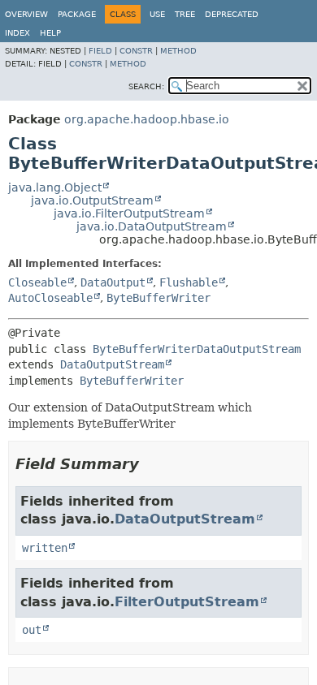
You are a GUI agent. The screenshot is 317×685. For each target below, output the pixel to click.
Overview (26, 14)
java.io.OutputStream (92, 200)
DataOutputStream (112, 364)
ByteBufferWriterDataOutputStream (197, 348)
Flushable (188, 282)
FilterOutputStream (187, 602)
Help (50, 32)
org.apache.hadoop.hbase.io (146, 119)
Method (178, 50)
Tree (185, 14)
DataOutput (112, 282)
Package (77, 14)
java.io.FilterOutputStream (129, 213)
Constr (136, 50)
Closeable (37, 282)
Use (157, 14)
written (44, 547)
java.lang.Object (55, 187)
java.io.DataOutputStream (151, 226)
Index (17, 32)
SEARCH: (146, 86)
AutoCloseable (50, 297)
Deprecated (231, 14)
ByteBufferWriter (158, 297)
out (31, 629)
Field (100, 50)
